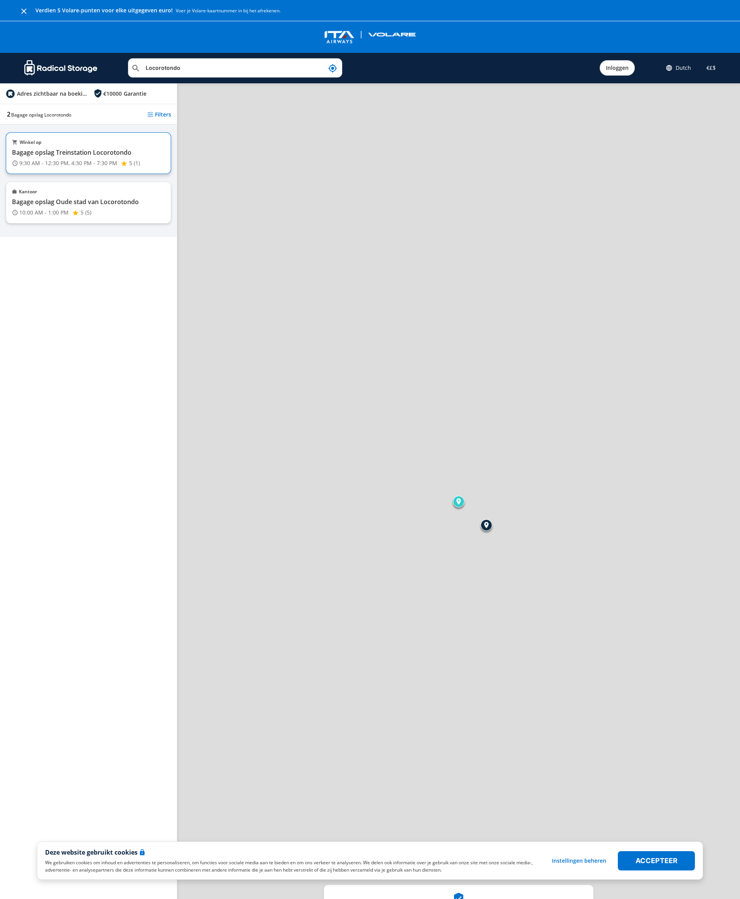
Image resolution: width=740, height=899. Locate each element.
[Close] (24, 10)
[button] (458, 501)
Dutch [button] (683, 67)
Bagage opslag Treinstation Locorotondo (71, 152)
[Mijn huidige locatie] (332, 68)
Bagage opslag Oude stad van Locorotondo (75, 202)
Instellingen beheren (579, 860)
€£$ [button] (709, 67)
